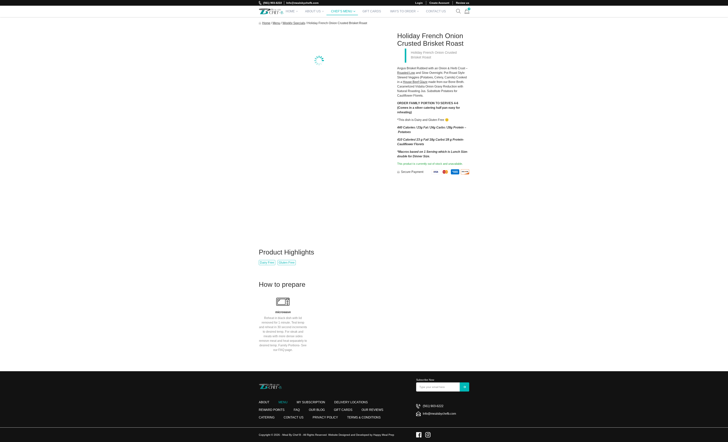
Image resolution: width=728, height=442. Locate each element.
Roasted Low (406, 72)
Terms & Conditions (364, 417)
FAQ (297, 409)
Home (290, 11)
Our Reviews (372, 409)
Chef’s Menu (341, 11)
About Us (313, 11)
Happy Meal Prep (383, 434)
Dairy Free (267, 262)
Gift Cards (371, 11)
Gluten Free (287, 262)
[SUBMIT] (464, 387)
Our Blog (317, 409)
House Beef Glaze (415, 82)
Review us (462, 2)
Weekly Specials (293, 23)
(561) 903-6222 (272, 2)
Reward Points (272, 409)
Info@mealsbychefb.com (302, 2)
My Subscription (311, 402)
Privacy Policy (325, 417)
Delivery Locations (351, 402)
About (264, 402)
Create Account (439, 2)
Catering (267, 417)
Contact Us (436, 11)
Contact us (294, 417)
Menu (276, 23)
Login (419, 2)
